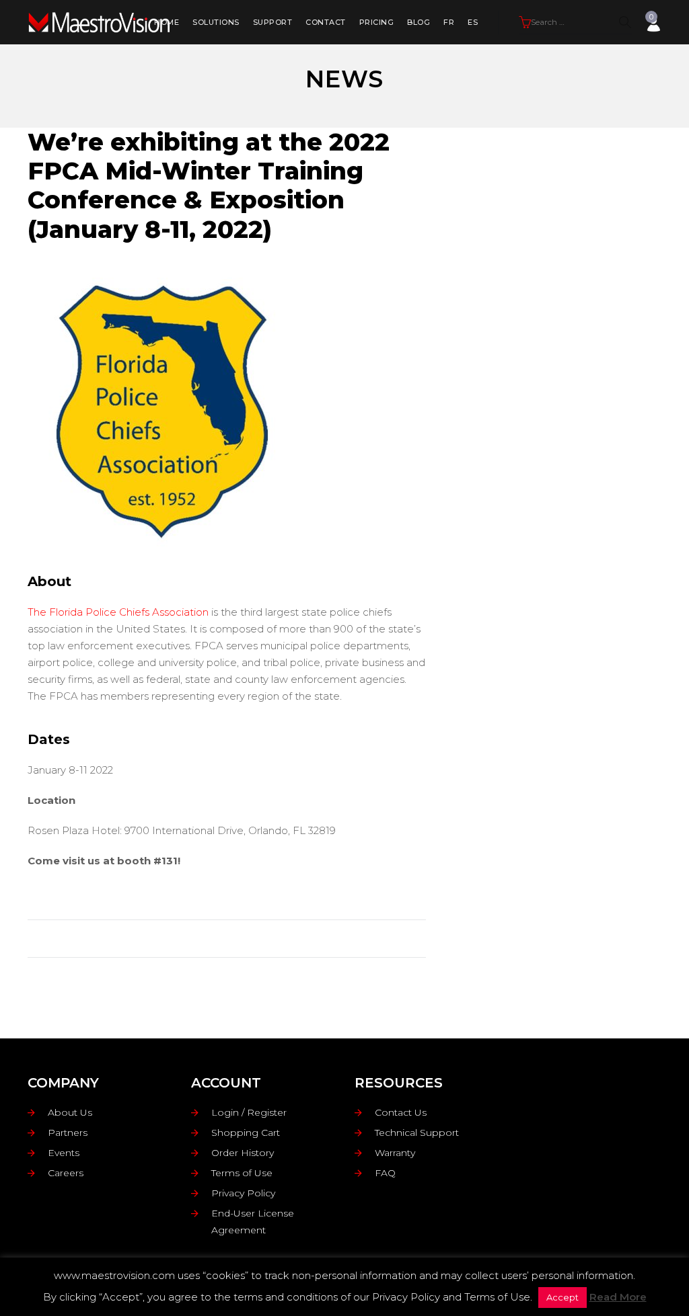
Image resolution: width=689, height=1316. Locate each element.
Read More (618, 1296)
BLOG (418, 22)
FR (448, 22)
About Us (70, 1112)
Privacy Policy (243, 1193)
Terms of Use (242, 1173)
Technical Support (417, 1132)
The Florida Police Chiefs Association (118, 612)
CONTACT (325, 22)
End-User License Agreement (252, 1221)
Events (63, 1153)
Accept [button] (562, 1297)
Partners (67, 1132)
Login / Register (249, 1112)
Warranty (395, 1153)
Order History (242, 1153)
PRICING (376, 22)
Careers (65, 1173)
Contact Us (401, 1112)
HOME (166, 22)
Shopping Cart (245, 1132)
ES (473, 22)
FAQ (385, 1173)
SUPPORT (273, 22)
